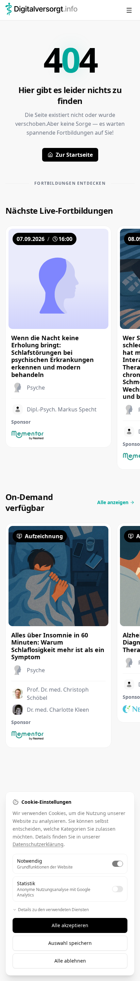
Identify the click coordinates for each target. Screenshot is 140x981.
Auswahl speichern (70, 943)
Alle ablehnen (70, 960)
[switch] (117, 864)
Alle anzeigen (112, 502)
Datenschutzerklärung (38, 844)
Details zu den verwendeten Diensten (53, 909)
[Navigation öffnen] (129, 10)
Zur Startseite (74, 155)
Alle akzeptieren (70, 925)
